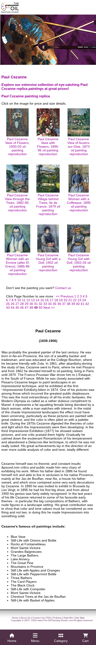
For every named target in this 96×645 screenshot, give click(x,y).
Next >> (49, 307)
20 (65, 300)
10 (19, 300)
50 (40, 307)
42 (87, 304)
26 (12, 304)
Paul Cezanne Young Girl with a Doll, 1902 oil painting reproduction (48, 262)
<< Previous (64, 296)
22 (75, 300)
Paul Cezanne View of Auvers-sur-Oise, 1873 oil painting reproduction (78, 146)
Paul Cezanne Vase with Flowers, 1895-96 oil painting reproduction (48, 146)
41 (82, 304)
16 (47, 300)
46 (22, 307)
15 (42, 300)
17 (51, 300)
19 (61, 300)
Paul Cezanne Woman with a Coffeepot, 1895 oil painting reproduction (79, 202)
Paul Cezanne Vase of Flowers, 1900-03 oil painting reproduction (17, 146)
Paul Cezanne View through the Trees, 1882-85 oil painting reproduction (17, 202)
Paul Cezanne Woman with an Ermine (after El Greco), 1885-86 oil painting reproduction (17, 264)
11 (23, 300)
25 (8, 304)
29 (26, 304)
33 (45, 304)
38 (68, 304)
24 (84, 300)
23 (79, 300)
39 (73, 304)
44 (12, 307)
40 (78, 304)
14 (37, 300)
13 (33, 300)
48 (31, 307)
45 (17, 307)
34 (50, 304)
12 (28, 300)
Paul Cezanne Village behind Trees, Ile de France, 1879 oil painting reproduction (48, 204)
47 (26, 307)
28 (22, 304)
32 (40, 304)
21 (70, 300)
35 (54, 304)
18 (56, 300)
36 (59, 304)
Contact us (63, 288)
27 (17, 304)
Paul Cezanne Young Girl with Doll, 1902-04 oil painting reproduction (79, 262)
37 (64, 304)
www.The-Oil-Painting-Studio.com (55, 620)
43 (8, 307)
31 (36, 304)
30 (31, 304)
